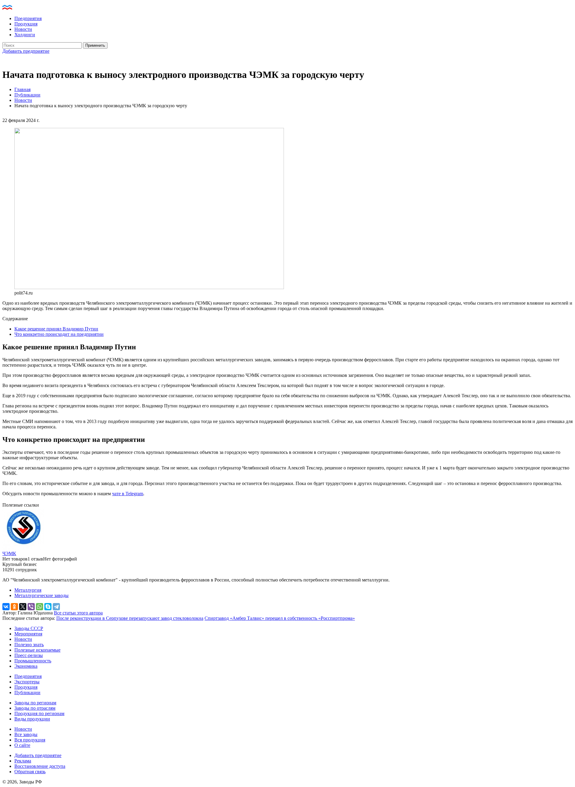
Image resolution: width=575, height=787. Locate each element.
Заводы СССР (28, 628)
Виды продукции (32, 718)
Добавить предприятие (25, 51)
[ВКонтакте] (6, 606)
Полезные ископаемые (37, 649)
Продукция (25, 23)
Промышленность (32, 660)
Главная (22, 89)
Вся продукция (29, 739)
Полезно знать (29, 644)
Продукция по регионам (39, 713)
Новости (23, 29)
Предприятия (28, 18)
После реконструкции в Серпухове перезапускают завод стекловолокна (129, 618)
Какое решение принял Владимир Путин (56, 328)
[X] (22, 606)
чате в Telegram (127, 493)
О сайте (22, 745)
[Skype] (48, 606)
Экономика (25, 666)
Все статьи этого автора (78, 612)
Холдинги (24, 34)
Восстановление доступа (39, 766)
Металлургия (27, 590)
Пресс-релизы (28, 655)
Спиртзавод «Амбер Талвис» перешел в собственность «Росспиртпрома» (280, 618)
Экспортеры (27, 681)
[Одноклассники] (14, 606)
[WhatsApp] (39, 606)
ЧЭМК (9, 553)
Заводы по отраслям (34, 708)
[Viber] (31, 606)
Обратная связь (30, 771)
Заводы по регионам (35, 702)
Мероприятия (28, 633)
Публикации (27, 94)
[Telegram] (56, 606)
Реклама (22, 760)
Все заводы (25, 734)
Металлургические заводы (41, 595)
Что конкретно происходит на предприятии (59, 334)
